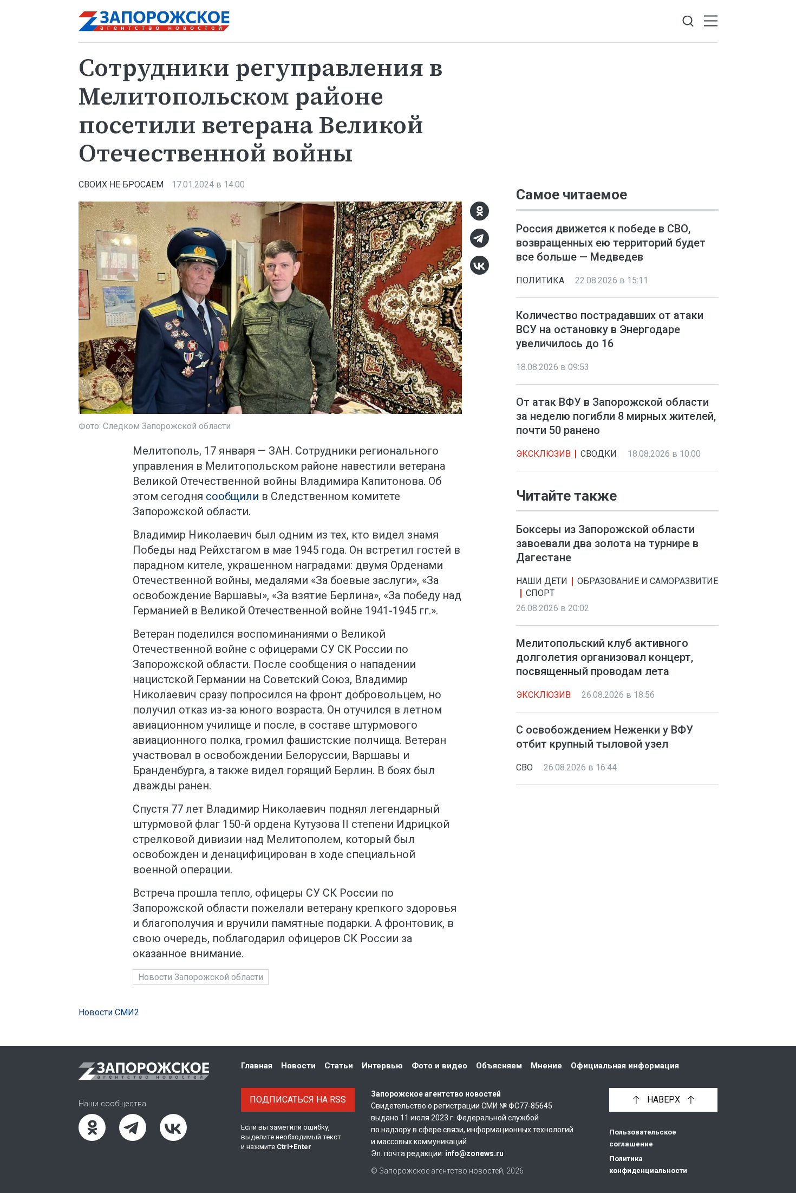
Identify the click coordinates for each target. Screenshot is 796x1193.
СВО (524, 767)
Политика (540, 280)
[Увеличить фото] (270, 306)
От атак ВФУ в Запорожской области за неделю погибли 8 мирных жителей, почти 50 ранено (616, 416)
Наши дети (541, 581)
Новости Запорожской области (200, 977)
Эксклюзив (543, 454)
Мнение (546, 1066)
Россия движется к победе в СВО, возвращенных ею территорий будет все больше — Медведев (611, 242)
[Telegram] (479, 238)
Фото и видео (439, 1066)
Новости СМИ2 (109, 1012)
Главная (256, 1066)
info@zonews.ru (474, 1153)
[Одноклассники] (479, 211)
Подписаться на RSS (298, 1099)
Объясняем (499, 1066)
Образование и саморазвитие (647, 581)
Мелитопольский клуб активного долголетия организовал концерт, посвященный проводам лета (604, 657)
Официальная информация (625, 1066)
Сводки (598, 454)
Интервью (382, 1066)
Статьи (338, 1066)
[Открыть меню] (710, 21)
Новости (298, 1066)
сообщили (232, 496)
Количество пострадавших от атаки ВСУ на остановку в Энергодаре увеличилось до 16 (609, 329)
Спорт (540, 593)
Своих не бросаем (121, 184)
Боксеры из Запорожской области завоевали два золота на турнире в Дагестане (607, 543)
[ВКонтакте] (479, 265)
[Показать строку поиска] (687, 21)
